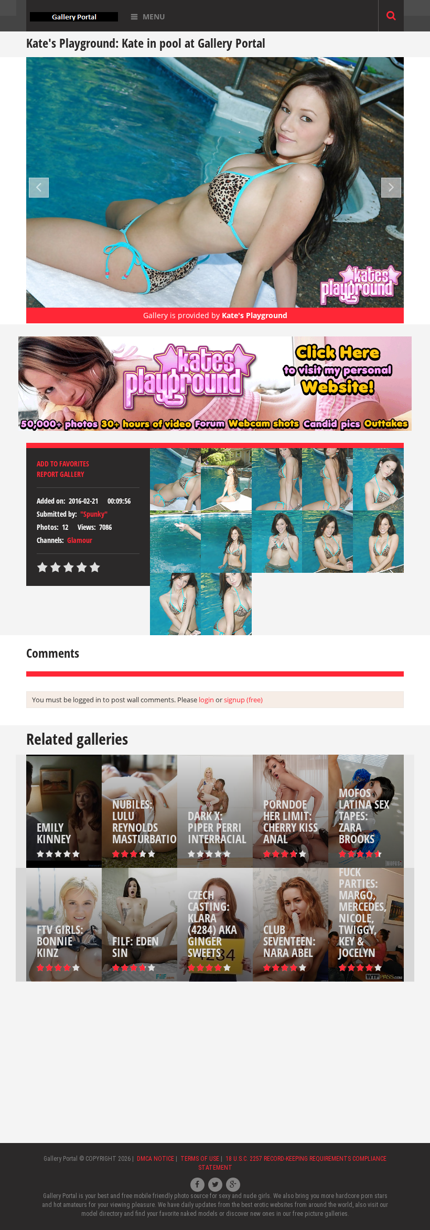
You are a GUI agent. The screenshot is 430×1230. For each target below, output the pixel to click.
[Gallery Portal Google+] (233, 1185)
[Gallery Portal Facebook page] (197, 1185)
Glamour (79, 540)
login (206, 699)
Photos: (48, 527)
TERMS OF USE (199, 1158)
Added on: (51, 501)
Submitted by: (57, 514)
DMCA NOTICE (155, 1158)
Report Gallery (60, 474)
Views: (87, 527)
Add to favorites (63, 464)
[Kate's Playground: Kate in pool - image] (181, 478)
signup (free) (243, 699)
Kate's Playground (254, 315)
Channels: (50, 540)
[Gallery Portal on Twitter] (215, 1185)
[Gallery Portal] (74, 15)
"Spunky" (94, 514)
